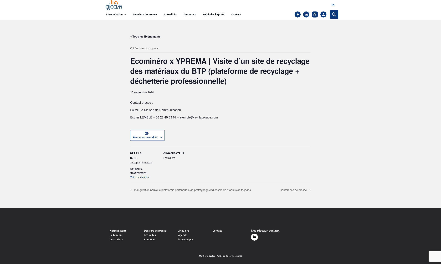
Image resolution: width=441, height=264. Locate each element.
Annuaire (183, 230)
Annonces (190, 14)
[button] (124, 14)
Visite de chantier (139, 177)
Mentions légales (207, 256)
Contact (236, 14)
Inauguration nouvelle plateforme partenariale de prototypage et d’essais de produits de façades (192, 190)
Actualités (170, 14)
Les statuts (116, 239)
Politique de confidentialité (229, 256)
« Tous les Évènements (145, 36)
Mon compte (185, 239)
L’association (114, 14)
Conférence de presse (293, 190)
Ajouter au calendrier (145, 137)
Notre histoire (118, 230)
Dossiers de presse (145, 14)
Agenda (182, 235)
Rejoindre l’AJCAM (213, 14)
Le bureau (116, 235)
